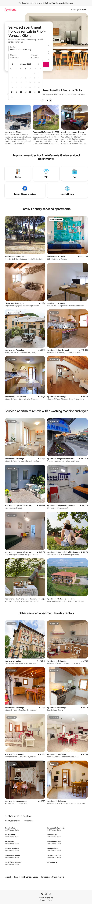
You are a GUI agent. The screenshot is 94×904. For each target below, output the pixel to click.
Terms (50, 900)
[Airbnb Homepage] (10, 9)
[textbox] (18, 57)
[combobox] (28, 49)
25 (17, 92)
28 (30, 92)
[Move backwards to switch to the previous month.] (12, 64)
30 (39, 92)
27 (25, 92)
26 (21, 92)
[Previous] (42, 100)
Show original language (64, 3)
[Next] (50, 100)
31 (12, 97)
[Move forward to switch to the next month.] (38, 64)
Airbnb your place (78, 9)
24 (12, 92)
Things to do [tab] (28, 821)
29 (34, 92)
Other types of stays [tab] (12, 821)
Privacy (42, 900)
